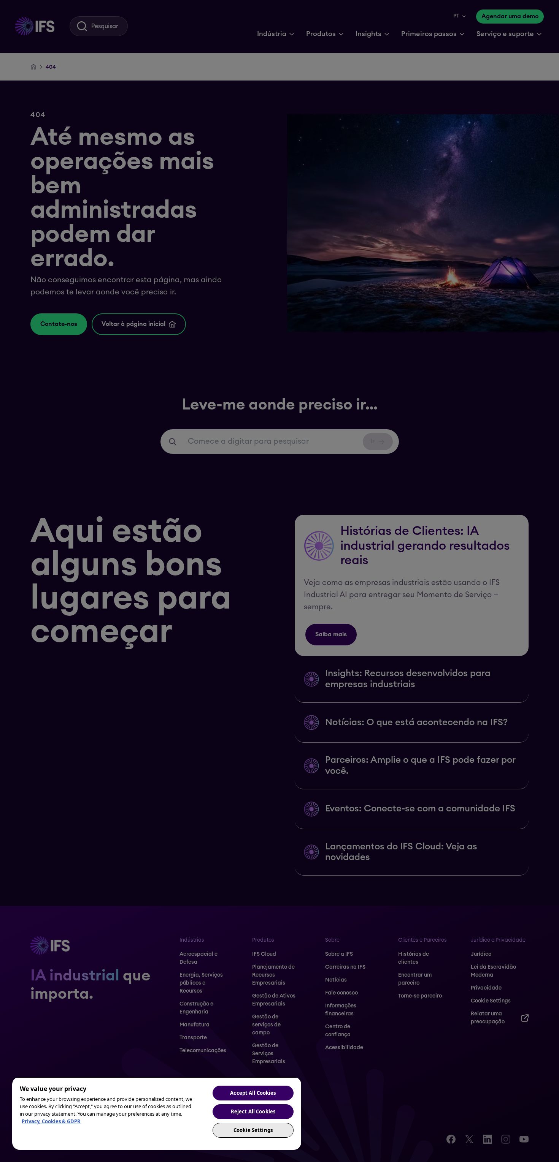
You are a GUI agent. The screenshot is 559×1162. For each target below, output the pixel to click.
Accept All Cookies (253, 1092)
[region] (156, 1113)
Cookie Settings (253, 1130)
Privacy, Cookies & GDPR (51, 1121)
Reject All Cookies (253, 1111)
